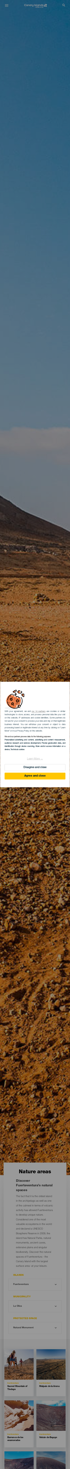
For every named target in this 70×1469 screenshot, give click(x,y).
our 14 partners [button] (38, 711)
